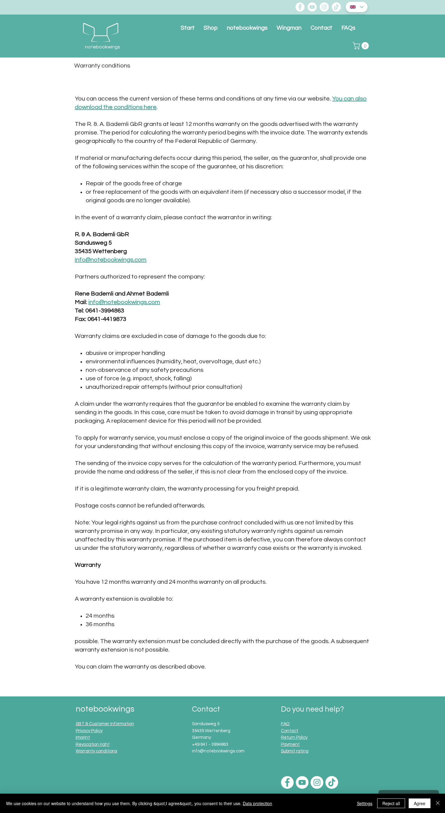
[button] (362, 45)
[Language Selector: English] (357, 7)
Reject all (391, 803)
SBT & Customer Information (105, 724)
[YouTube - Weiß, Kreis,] (312, 7)
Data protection (257, 803)
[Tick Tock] (336, 7)
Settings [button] (364, 803)
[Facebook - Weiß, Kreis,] (300, 7)
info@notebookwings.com (111, 260)
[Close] (437, 803)
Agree (419, 803)
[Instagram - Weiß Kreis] (324, 7)
